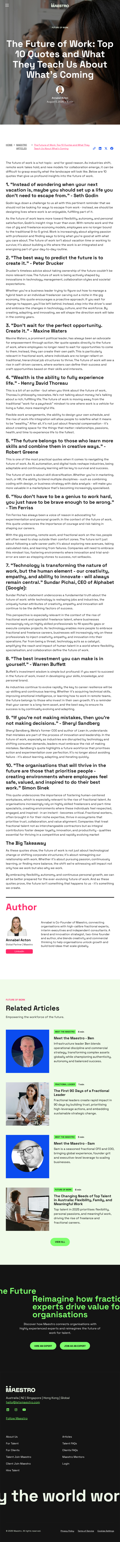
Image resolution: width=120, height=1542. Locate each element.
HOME (9, 145)
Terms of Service (86, 1531)
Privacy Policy (67, 1531)
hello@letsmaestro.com (23, 1402)
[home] (60, 5)
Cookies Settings (105, 1531)
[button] (8, 5)
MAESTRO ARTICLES (21, 146)
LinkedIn (19, 951)
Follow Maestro (17, 1418)
